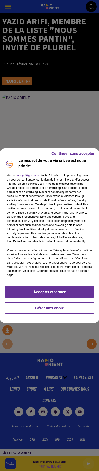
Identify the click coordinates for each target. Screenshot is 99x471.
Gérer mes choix (49, 307)
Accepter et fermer (49, 291)
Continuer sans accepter (72, 153)
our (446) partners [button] (28, 175)
